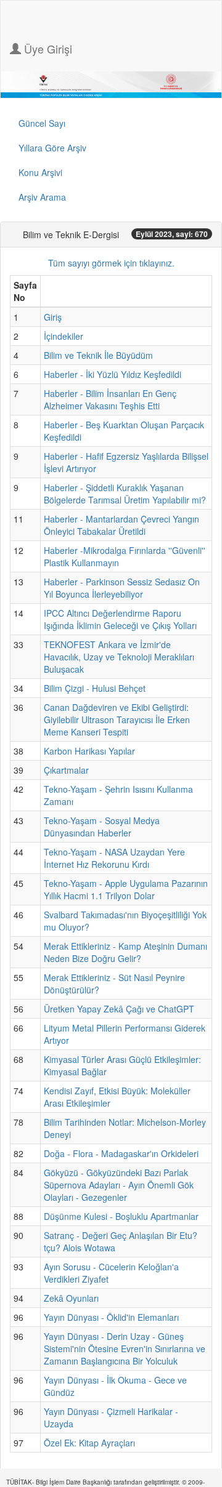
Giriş (53, 317)
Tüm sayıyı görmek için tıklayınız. (111, 263)
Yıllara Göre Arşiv (52, 148)
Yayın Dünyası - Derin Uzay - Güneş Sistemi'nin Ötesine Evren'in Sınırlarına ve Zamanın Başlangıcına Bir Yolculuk (124, 1348)
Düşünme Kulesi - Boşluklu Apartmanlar (121, 1216)
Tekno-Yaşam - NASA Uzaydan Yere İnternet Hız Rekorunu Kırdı (114, 858)
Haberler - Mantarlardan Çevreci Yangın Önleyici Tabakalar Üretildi (121, 525)
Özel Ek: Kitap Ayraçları (89, 1443)
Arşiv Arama (42, 197)
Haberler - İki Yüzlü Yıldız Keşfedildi (112, 374)
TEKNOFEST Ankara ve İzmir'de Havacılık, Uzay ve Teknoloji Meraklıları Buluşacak (119, 656)
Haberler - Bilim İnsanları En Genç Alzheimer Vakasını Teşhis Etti (110, 399)
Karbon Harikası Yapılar (89, 751)
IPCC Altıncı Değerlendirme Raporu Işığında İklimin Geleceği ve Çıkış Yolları (120, 619)
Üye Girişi (46, 49)
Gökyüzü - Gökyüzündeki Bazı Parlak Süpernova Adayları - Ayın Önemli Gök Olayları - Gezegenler (119, 1184)
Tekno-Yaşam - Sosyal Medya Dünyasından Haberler (102, 826)
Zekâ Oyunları (71, 1298)
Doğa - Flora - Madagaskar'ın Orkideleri (121, 1153)
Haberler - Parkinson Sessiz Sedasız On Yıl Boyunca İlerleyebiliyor (122, 587)
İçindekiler (63, 336)
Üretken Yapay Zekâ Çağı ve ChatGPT (119, 1009)
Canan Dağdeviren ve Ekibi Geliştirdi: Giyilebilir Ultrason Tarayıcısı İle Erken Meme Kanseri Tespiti (117, 719)
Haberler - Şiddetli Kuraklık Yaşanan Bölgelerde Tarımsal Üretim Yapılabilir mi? (125, 493)
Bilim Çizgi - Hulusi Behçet (95, 688)
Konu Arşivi (40, 172)
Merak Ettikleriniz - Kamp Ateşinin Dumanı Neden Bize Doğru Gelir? (125, 952)
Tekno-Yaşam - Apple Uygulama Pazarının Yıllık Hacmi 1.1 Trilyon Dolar (126, 889)
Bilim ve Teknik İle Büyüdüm (98, 355)
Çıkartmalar (66, 770)
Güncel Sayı (41, 123)
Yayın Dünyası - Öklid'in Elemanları (111, 1317)
